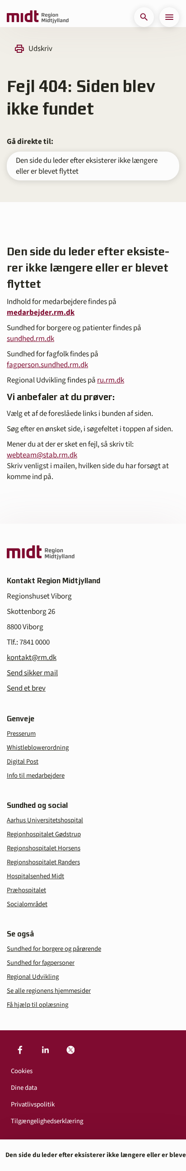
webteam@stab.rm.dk (42, 455)
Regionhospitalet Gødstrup (44, 834)
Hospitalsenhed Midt (35, 876)
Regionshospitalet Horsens (43, 848)
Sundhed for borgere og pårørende (54, 949)
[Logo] (38, 17)
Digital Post (22, 761)
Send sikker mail (32, 673)
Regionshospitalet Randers (43, 862)
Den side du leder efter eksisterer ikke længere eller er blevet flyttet (87, 166)
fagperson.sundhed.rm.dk (47, 365)
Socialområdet (27, 904)
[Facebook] (20, 1050)
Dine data (24, 1088)
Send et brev (26, 688)
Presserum (21, 733)
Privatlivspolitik (33, 1104)
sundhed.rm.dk (30, 338)
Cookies (22, 1071)
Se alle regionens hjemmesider (49, 991)
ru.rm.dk (110, 380)
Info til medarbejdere (36, 775)
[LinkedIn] (45, 1050)
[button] (144, 17)
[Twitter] (70, 1050)
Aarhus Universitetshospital (45, 820)
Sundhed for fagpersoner (40, 963)
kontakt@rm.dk (31, 657)
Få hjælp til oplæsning (37, 1005)
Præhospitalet (26, 890)
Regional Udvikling (33, 977)
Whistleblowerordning (38, 747)
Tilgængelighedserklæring (47, 1121)
